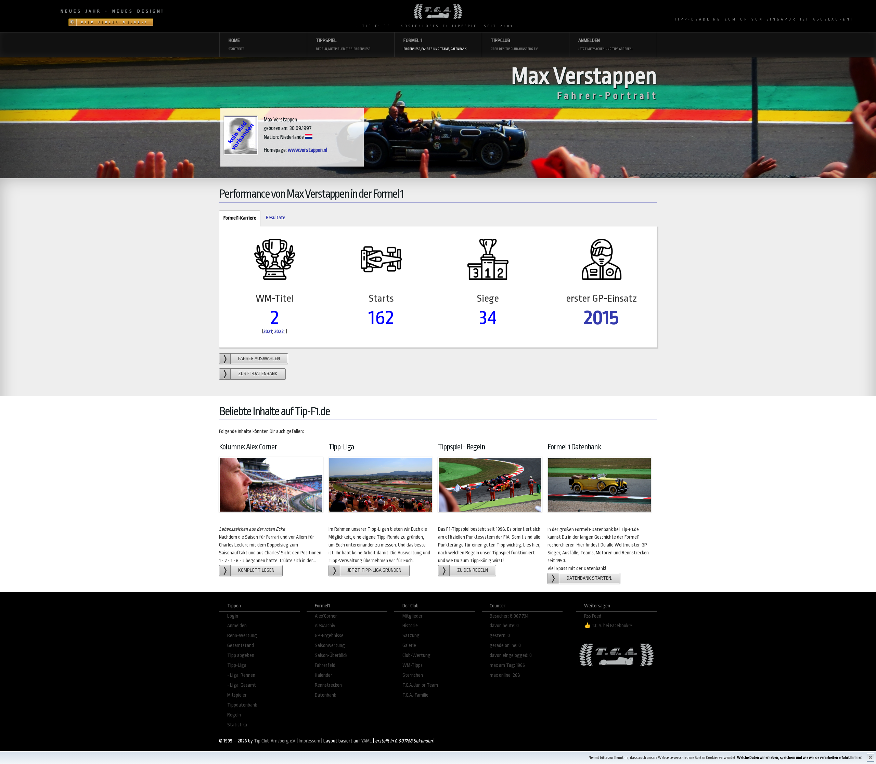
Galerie (409, 645)
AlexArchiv (325, 626)
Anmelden (237, 626)
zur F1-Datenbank (258, 374)
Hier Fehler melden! (114, 22)
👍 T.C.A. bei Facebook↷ (608, 626)
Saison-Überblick (331, 655)
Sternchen (412, 675)
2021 (267, 331)
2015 (601, 317)
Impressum (309, 741)
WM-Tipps (412, 665)
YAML (366, 741)
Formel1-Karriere (237, 218)
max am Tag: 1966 (507, 665)
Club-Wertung (416, 655)
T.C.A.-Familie (415, 695)
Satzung (411, 635)
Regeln (234, 715)
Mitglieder (412, 616)
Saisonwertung (330, 645)
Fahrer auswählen (259, 358)
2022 (279, 331)
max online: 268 (505, 675)
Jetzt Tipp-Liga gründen (374, 570)
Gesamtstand (240, 645)
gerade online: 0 (505, 645)
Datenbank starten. (589, 578)
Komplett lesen (256, 570)
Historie (410, 626)
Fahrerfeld (325, 665)
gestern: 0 (500, 635)
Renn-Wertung (242, 635)
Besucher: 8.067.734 (509, 616)
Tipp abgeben (240, 655)
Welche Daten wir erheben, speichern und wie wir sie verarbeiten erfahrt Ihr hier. (799, 757)
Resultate (275, 218)
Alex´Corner (326, 616)
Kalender (323, 675)
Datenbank (325, 695)
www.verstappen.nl (307, 150)
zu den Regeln (472, 570)
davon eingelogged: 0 (511, 655)
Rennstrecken (328, 685)
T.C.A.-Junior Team (420, 685)
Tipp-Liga (236, 665)
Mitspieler (237, 695)
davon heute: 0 (504, 626)
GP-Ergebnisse (329, 635)
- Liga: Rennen (241, 675)
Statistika (237, 725)
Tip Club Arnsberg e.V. (275, 741)
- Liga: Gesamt (241, 685)
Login (232, 616)
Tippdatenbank (242, 705)
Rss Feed (592, 616)
